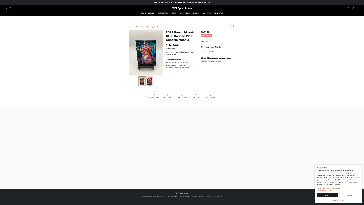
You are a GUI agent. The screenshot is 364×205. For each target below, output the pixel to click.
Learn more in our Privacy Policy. (328, 188)
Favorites (196, 97)
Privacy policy (172, 196)
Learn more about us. (324, 190)
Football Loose (159, 27)
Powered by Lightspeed (182, 200)
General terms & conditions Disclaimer (154, 196)
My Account (167, 97)
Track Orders (182, 97)
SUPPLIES (196, 13)
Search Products (154, 97)
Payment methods (184, 196)
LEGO (174, 13)
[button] (182, 8)
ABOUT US (207, 13)
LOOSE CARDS (163, 13)
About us (209, 196)
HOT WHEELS (185, 13)
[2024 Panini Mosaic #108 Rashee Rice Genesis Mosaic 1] (149, 81)
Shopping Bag (210, 97)
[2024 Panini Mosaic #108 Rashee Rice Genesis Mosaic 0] (142, 81)
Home (131, 27)
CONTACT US (218, 13)
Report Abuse (217, 196)
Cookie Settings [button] (338, 200)
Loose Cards (146, 27)
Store (138, 27)
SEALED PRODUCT (147, 13)
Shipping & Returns (198, 196)
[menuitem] (231, 27)
